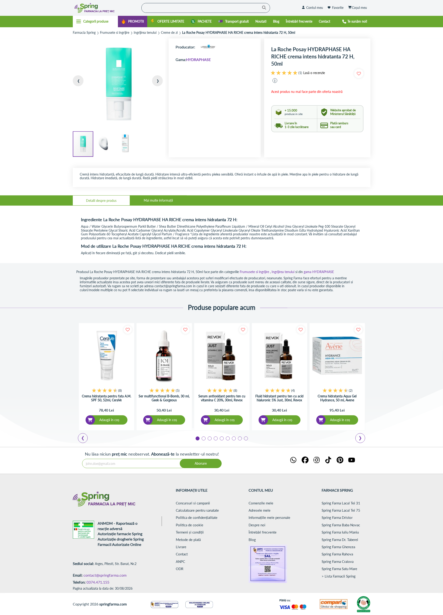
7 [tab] (233, 438)
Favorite (337, 8)
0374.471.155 (98, 582)
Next (361, 439)
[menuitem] (132, 21)
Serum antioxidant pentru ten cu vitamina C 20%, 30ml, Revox (221, 398)
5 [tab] (221, 438)
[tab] (101, 200)
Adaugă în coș (109, 420)
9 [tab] (245, 438)
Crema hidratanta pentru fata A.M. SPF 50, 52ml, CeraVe (106, 398)
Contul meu (314, 8)
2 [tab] (203, 438)
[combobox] (206, 8)
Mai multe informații (158, 200)
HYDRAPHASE (198, 59)
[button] (82, 84)
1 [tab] (197, 438)
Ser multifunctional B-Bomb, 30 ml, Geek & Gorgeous (164, 398)
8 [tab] (239, 438)
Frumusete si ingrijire (114, 32)
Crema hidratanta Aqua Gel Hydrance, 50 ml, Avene (337, 398)
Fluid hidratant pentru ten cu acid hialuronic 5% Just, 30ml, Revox (279, 398)
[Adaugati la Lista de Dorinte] (128, 330)
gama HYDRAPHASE (319, 272)
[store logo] (106, 8)
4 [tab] (215, 438)
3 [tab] (209, 438)
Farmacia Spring (84, 32)
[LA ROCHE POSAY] (208, 47)
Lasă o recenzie (314, 73)
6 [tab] (227, 438)
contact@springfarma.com (105, 575)
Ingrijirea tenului (145, 32)
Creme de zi (169, 32)
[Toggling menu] (95, 21)
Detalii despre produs (101, 201)
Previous (85, 439)
